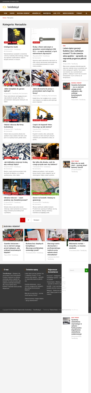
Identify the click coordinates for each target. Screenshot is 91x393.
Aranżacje (36, 13)
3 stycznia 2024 (8, 49)
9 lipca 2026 (74, 99)
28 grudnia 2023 (37, 56)
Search (86, 270)
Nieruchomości (68, 13)
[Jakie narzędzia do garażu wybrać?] (16, 78)
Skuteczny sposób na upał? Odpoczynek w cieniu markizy (56, 292)
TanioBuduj (17, 49)
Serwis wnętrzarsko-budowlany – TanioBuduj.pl (27, 310)
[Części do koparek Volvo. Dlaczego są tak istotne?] (45, 114)
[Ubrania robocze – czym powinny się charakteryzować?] (16, 187)
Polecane (44, 120)
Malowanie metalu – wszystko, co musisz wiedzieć (77, 246)
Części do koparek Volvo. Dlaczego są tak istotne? (42, 126)
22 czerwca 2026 (76, 169)
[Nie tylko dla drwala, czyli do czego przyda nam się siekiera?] (45, 151)
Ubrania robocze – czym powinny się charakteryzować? (16, 199)
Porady (79, 13)
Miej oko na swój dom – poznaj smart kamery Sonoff (79, 165)
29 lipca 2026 (66, 64)
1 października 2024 (53, 257)
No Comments (8, 51)
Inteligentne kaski (11, 47)
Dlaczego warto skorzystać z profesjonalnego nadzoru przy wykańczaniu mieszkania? (53, 249)
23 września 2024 (74, 250)
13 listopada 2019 (38, 166)
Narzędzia (47, 13)
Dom (5, 13)
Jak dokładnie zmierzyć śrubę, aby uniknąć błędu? (16, 163)
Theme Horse (54, 310)
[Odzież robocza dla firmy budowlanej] (16, 114)
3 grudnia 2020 (37, 129)
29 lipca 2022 (36, 95)
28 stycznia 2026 (76, 336)
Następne (36, 220)
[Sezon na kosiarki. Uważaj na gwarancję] (45, 187)
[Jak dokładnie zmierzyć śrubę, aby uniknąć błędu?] (16, 151)
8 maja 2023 (7, 93)
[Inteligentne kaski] (16, 36)
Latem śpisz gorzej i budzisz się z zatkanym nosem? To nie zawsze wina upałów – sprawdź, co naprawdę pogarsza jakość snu (34, 277)
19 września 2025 (31, 252)
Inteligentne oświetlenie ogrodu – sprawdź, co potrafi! (56, 277)
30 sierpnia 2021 (8, 129)
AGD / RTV (56, 13)
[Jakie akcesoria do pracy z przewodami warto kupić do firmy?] (45, 78)
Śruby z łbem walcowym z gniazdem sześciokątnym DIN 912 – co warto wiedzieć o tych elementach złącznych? (45, 50)
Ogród (12, 13)
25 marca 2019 (37, 202)
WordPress (75, 310)
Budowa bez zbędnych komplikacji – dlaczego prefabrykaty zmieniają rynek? (34, 247)
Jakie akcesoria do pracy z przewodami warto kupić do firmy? (43, 91)
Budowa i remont (23, 13)
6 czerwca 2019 (8, 202)
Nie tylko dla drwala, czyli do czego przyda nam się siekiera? (45, 163)
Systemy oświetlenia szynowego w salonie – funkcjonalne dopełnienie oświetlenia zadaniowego (76, 327)
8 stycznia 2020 (8, 166)
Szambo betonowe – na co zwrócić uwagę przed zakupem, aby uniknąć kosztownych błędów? (78, 91)
